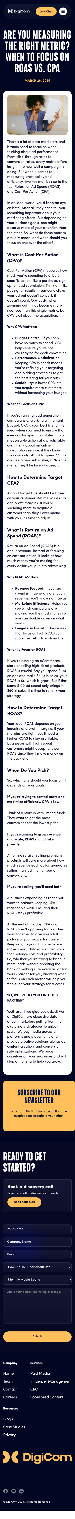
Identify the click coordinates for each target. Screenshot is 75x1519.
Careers (10, 1397)
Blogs (8, 1419)
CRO (34, 1390)
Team (8, 1382)
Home (8, 1374)
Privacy (9, 1435)
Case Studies (14, 1427)
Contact (10, 1390)
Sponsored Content (46, 1397)
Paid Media (40, 1374)
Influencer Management (51, 1382)
